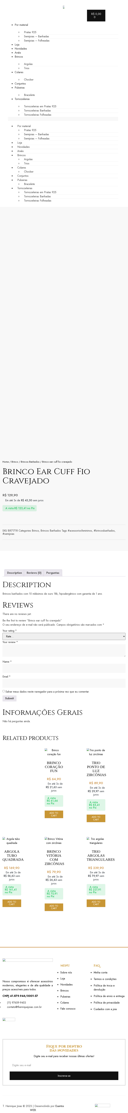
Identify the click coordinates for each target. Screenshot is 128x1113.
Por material (21, 25)
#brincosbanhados (104, 531)
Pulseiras (20, 88)
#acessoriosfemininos (80, 531)
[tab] (14, 572)
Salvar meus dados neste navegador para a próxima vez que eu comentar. (48, 692)
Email (6, 677)
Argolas (28, 64)
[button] (63, 119)
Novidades (21, 49)
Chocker (29, 80)
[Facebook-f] (4, 1012)
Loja (17, 45)
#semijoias (8, 534)
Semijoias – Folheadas (37, 41)
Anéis (18, 53)
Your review (10, 642)
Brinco (15, 462)
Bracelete (29, 95)
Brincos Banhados (30, 462)
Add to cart (54, 814)
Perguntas (52, 573)
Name (7, 662)
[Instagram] (10, 1012)
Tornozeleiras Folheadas (37, 115)
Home (5, 462)
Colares (19, 72)
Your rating (9, 631)
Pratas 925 (30, 32)
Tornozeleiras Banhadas (37, 110)
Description (14, 573)
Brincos (19, 57)
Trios (26, 68)
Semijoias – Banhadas (36, 36)
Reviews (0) (34, 573)
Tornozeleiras (22, 99)
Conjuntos (20, 84)
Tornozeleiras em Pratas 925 (40, 106)
